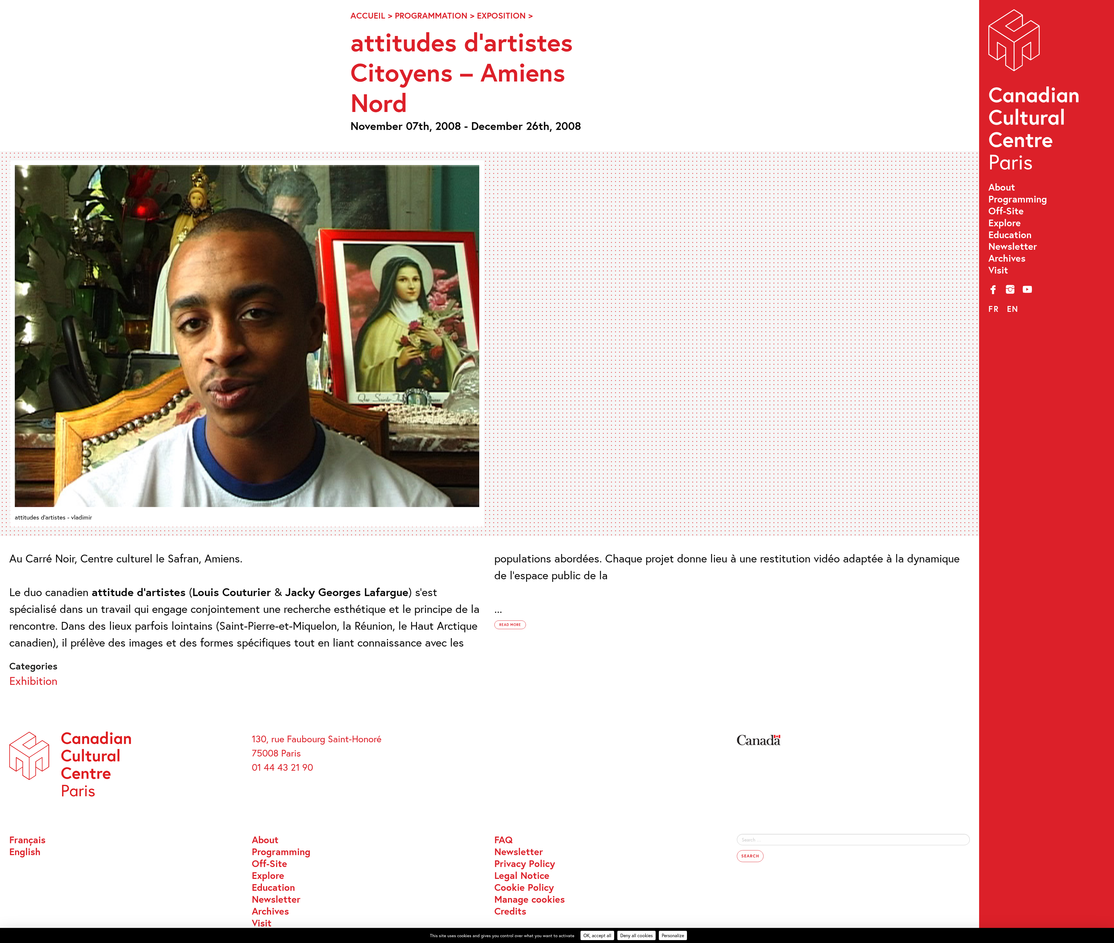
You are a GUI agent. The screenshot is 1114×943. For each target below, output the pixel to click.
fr (993, 308)
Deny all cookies (636, 935)
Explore (1004, 223)
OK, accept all (597, 935)
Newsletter (1012, 246)
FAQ (503, 840)
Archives (1007, 258)
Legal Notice (521, 876)
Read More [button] (510, 624)
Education (1010, 235)
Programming (1017, 199)
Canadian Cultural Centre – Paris (1035, 93)
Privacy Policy (524, 864)
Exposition (501, 15)
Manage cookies (529, 899)
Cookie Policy (524, 887)
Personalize (673, 935)
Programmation (431, 15)
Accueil (367, 15)
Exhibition (33, 680)
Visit (998, 270)
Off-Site (1006, 211)
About (1001, 187)
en (1013, 308)
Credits (510, 911)
